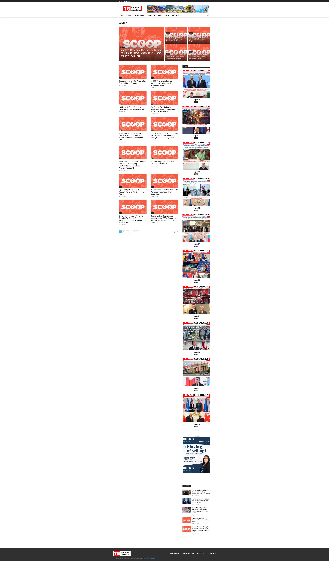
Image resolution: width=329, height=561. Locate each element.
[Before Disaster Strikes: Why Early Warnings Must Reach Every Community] (164, 181)
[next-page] (137, 231)
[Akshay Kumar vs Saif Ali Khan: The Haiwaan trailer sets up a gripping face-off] (186, 501)
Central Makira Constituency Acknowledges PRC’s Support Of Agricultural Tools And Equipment (164, 218)
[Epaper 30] (196, 264)
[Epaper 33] (196, 156)
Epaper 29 (196, 316)
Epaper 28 (196, 352)
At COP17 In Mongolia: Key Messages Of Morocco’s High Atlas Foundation (162, 83)
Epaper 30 (196, 280)
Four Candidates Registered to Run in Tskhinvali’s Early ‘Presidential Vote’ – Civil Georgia (201, 492)
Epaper (196, 102)
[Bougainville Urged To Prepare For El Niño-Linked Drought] (133, 72)
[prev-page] (195, 430)
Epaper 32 (196, 208)
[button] (208, 15)
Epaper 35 (196, 100)
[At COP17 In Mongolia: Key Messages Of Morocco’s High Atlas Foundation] (164, 72)
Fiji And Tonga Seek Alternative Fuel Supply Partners (163, 163)
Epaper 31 (196, 244)
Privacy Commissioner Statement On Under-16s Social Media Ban (200, 519)
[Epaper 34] (196, 120)
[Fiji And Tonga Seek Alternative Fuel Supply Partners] (164, 152)
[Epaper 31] (196, 228)
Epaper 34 (196, 136)
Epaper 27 (196, 388)
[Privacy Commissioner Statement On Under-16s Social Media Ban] (186, 520)
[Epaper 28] (196, 336)
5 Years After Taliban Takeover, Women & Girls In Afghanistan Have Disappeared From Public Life (131, 136)
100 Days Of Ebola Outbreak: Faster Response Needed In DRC (131, 108)
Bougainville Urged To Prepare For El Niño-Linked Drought (132, 82)
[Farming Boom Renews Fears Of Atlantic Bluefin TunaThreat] (176, 52)
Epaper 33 (196, 172)
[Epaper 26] (196, 408)
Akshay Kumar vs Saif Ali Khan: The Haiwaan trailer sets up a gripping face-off (200, 500)
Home (120, 20)
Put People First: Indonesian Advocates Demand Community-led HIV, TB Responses (163, 109)
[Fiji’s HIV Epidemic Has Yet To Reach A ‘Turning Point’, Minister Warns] (133, 181)
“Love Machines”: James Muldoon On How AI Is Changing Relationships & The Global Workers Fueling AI (132, 165)
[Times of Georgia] (132, 8)
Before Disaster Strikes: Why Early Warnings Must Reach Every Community (164, 192)
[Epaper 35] (196, 84)
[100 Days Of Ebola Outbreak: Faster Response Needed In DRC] (133, 98)
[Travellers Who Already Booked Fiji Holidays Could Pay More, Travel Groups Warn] (199, 52)
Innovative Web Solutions (148, 558)
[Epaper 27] (196, 372)
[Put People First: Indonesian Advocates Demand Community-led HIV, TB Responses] (164, 98)
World (122, 47)
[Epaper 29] (196, 300)
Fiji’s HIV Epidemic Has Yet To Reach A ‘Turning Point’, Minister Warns (132, 192)
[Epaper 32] (196, 192)
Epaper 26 (196, 424)
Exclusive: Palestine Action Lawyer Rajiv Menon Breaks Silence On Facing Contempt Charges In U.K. (164, 135)
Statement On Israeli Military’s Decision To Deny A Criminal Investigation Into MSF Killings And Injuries (131, 219)
